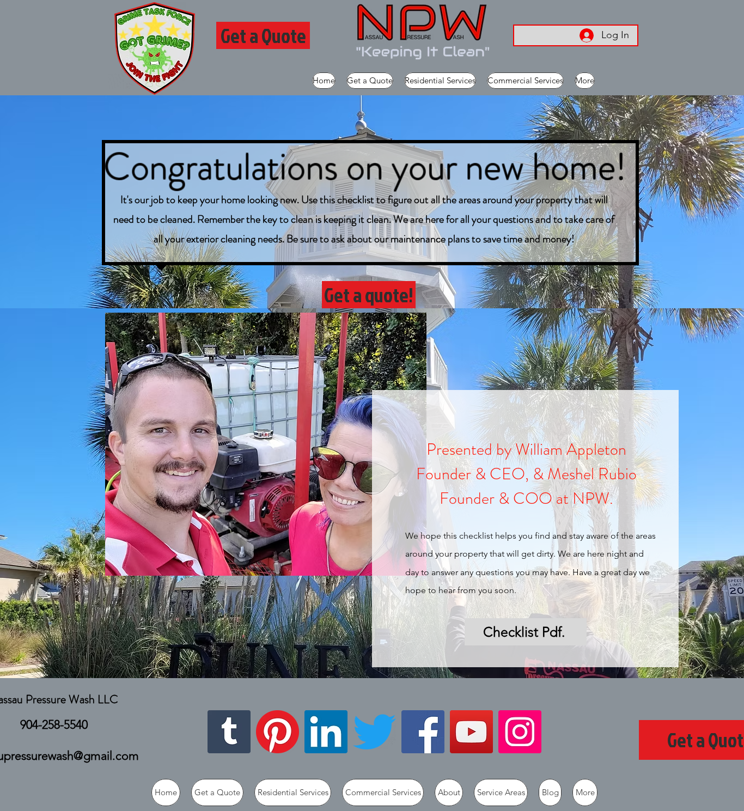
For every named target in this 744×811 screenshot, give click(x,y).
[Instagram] (519, 731)
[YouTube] (471, 731)
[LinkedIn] (325, 731)
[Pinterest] (277, 731)
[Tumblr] (229, 731)
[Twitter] (374, 731)
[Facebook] (422, 731)
